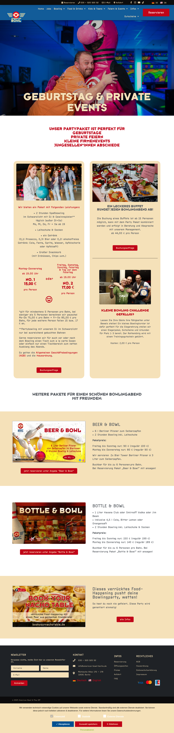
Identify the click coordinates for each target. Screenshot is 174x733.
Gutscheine (130, 16)
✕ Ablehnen (112, 724)
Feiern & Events (116, 9)
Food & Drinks (75, 9)
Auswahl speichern (88, 724)
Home (41, 9)
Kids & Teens (95, 9)
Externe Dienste (115, 716)
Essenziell (59, 716)
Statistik (86, 716)
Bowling (58, 9)
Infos (133, 9)
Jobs (48, 9)
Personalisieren (87, 730)
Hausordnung (44, 355)
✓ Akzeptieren (63, 724)
